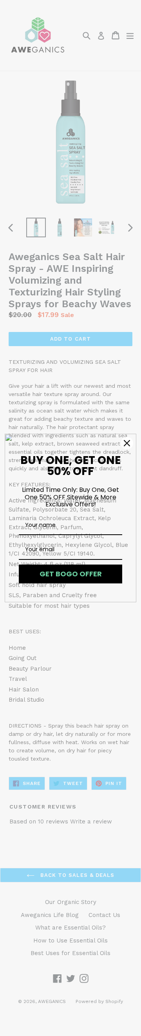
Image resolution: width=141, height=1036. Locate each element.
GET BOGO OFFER (71, 574)
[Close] (127, 443)
